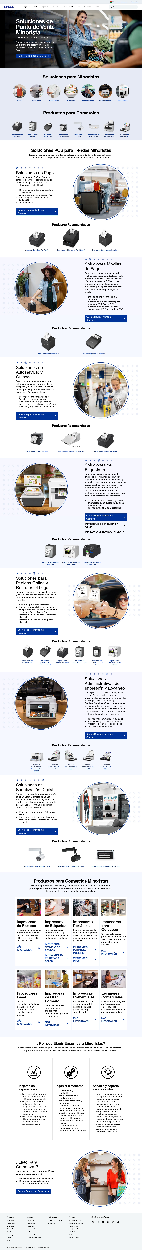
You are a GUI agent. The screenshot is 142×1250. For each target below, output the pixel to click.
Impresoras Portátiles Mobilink (80, 949)
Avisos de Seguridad (34, 1237)
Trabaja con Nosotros (76, 1229)
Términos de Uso (30, 1247)
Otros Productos (32, 1235)
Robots (9, 1232)
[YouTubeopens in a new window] (103, 1222)
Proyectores (11, 1223)
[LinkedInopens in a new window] (108, 1222)
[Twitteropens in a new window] (98, 1222)
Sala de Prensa (74, 1232)
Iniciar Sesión (134, 2)
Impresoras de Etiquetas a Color (54, 958)
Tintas (9, 1237)
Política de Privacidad (43, 1247)
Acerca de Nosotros (75, 1220)
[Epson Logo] (9, 7)
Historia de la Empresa (76, 1223)
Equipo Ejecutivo (74, 1226)
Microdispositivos (12, 1235)
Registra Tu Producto (55, 1220)
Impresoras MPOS (80, 959)
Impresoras (10, 1220)
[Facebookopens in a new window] (93, 1222)
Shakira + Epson (74, 1237)
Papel (8, 1240)
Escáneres (10, 1226)
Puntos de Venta (12, 1229)
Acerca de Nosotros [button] (122, 2)
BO (113, 2)
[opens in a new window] (118, 1222)
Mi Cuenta (51, 1223)
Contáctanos (73, 1235)
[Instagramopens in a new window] (113, 1222)
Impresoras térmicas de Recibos (52, 947)
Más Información (24, 948)
